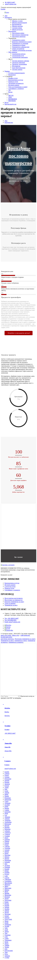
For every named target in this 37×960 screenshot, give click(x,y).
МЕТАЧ (10, 95)
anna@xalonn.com (10, 4)
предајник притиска (7, 639)
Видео (10, 92)
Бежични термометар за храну (22, 42)
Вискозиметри (16, 24)
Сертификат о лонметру (16, 88)
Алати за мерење (10, 603)
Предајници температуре (20, 35)
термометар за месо (20, 640)
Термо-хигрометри (18, 48)
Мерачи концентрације (19, 22)
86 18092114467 (10, 2)
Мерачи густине (17, 21)
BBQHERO (12, 101)
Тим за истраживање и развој (17, 87)
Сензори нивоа (17, 28)
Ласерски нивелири (18, 62)
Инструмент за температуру (14, 600)
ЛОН (10, 97)
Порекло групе (13, 81)
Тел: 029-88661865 (10, 620)
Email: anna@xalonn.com (12, 622)
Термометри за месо (18, 40)
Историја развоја (13, 85)
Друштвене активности (16, 83)
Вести (6, 102)
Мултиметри (16, 66)
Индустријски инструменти (14, 598)
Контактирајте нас (10, 104)
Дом (6, 15)
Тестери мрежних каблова (20, 61)
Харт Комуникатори (18, 68)
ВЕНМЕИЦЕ (12, 99)
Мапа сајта (15, 635)
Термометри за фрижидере (20, 47)
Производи (8, 17)
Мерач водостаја (17, 29)
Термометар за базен (18, 45)
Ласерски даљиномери (19, 64)
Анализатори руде (18, 55)
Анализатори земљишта (20, 57)
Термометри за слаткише (20, 43)
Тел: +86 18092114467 (12, 618)
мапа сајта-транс (6, 635)
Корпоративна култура (15, 80)
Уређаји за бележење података (22, 50)
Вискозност (12, 75)
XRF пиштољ (12, 52)
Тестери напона (17, 69)
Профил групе (13, 78)
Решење (7, 71)
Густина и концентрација (16, 73)
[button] (19, 333)
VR (9, 90)
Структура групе (10, 586)
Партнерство (9, 122)
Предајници (12, 31)
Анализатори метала (18, 54)
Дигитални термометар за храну (25, 639)
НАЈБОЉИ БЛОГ (6, 637)
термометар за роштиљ (15, 642)
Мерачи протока (17, 26)
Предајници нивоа (18, 33)
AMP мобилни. (25, 635)
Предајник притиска (18, 36)
